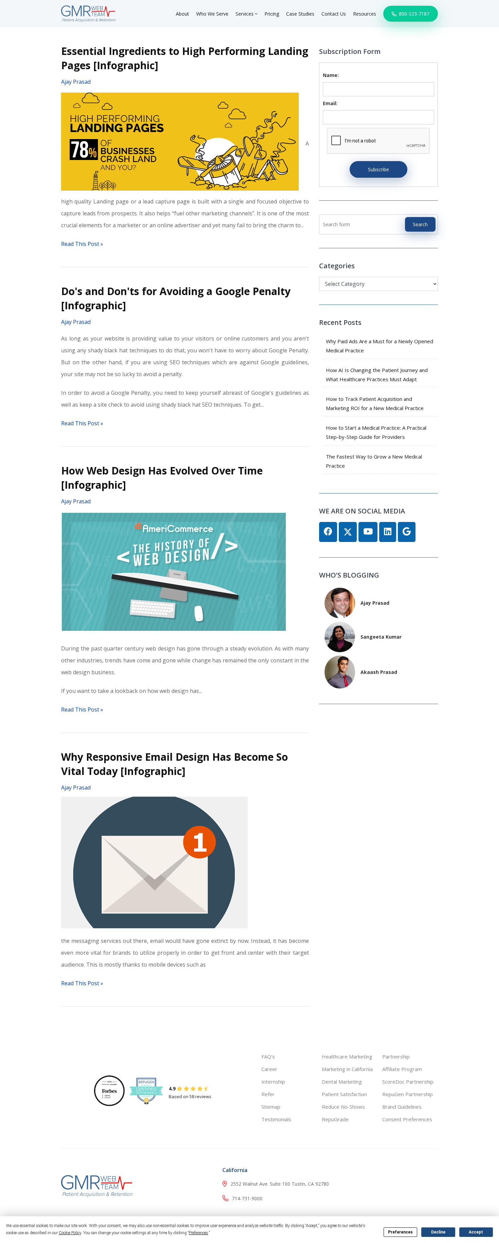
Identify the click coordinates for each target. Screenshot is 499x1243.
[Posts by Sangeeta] (340, 636)
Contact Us (333, 14)
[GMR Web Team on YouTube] (367, 532)
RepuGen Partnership (407, 1094)
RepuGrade (335, 1119)
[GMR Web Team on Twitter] (348, 532)
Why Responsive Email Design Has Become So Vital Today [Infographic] (174, 764)
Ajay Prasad (76, 81)
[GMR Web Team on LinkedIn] (387, 532)
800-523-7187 (413, 14)
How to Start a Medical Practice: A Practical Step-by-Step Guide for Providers (376, 432)
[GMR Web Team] (88, 13)
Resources (364, 14)
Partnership (396, 1056)
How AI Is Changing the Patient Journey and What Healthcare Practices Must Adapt (377, 375)
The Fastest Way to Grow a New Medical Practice (374, 461)
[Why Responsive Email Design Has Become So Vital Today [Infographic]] (154, 862)
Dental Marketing (342, 1081)
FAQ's (268, 1056)
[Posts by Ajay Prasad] (340, 602)
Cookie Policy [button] (70, 1232)
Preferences (400, 1232)
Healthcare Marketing (347, 1056)
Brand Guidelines (402, 1106)
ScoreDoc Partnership (407, 1081)
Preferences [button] (198, 1232)
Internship (273, 1081)
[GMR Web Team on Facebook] (328, 532)
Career (269, 1069)
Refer (268, 1094)
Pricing (271, 14)
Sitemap (270, 1106)
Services (245, 14)
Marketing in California (347, 1069)
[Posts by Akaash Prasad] (340, 671)
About (182, 14)
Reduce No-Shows (343, 1106)
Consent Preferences (407, 1119)
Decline (438, 1232)
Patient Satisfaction (344, 1094)
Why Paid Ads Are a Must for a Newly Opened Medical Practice (379, 346)
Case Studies (300, 14)
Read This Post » (82, 244)
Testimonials (276, 1119)
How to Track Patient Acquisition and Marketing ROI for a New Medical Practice (375, 403)
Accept (476, 1232)
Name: (331, 75)
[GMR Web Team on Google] (406, 532)
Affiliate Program (402, 1069)
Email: (330, 103)
